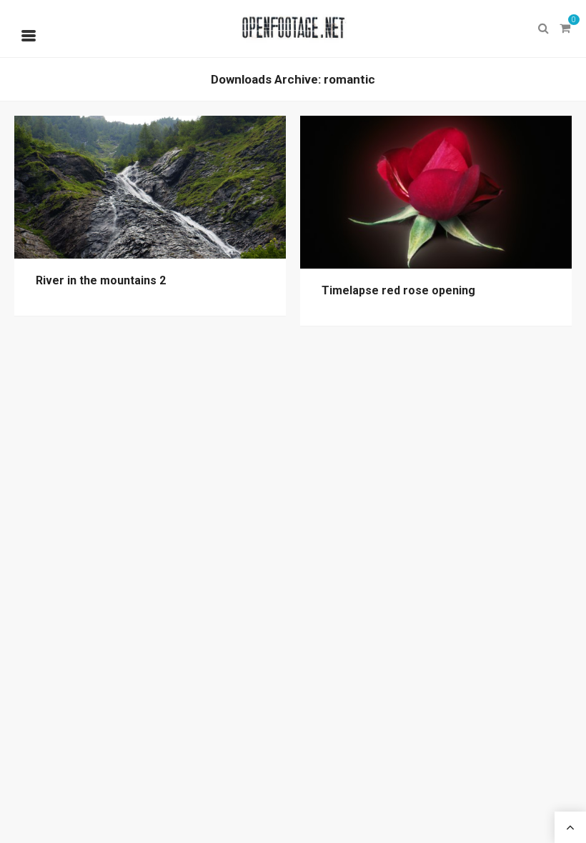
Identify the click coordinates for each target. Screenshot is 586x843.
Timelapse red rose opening (398, 290)
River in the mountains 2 (101, 280)
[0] (564, 28)
